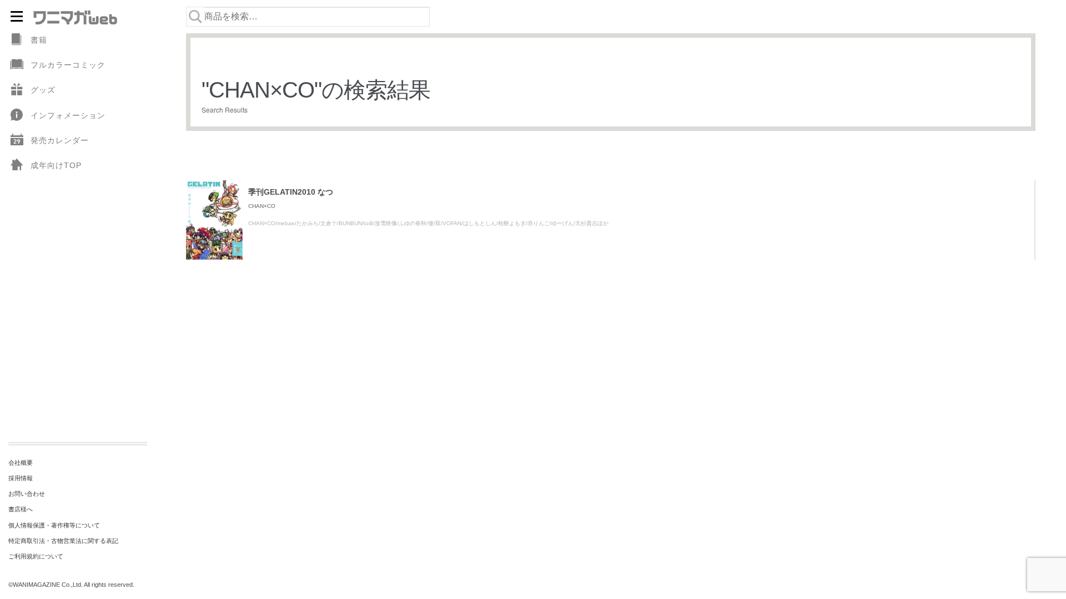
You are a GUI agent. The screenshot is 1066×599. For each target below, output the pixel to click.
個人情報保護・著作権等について (54, 525)
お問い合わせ (26, 493)
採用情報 (20, 478)
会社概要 (20, 462)
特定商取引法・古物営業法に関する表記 (63, 540)
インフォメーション (68, 115)
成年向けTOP (56, 165)
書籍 (39, 39)
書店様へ (20, 509)
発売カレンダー (60, 140)
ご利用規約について (35, 556)
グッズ (43, 89)
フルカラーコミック (68, 64)
